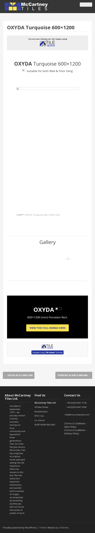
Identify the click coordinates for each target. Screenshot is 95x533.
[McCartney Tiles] (26, 6)
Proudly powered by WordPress (19, 527)
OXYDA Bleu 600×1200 (19, 375)
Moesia (51, 527)
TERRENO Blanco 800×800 (73, 375)
